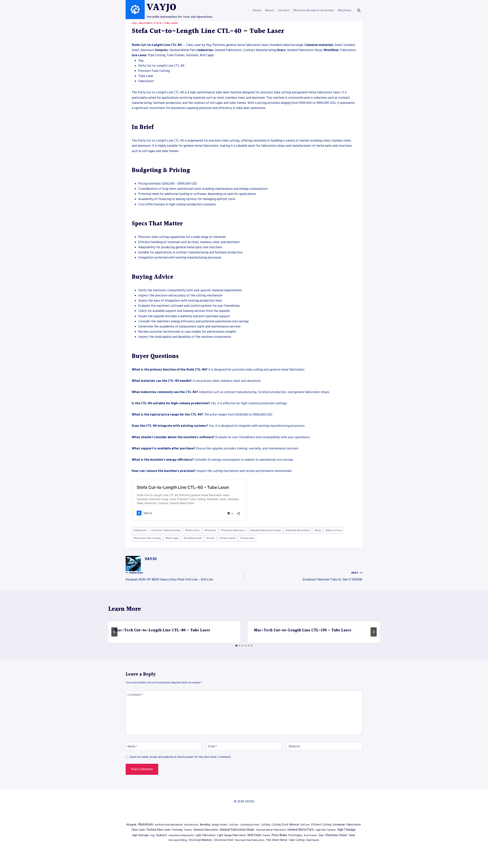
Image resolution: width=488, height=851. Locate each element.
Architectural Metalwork (169, 824)
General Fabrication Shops (265, 530)
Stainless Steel (193, 538)
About (269, 10)
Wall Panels (312, 840)
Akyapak (131, 825)
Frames (188, 830)
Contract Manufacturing (165, 530)
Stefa (157, 23)
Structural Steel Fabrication (249, 840)
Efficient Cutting (321, 825)
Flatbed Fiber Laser (159, 830)
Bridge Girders (219, 824)
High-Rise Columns (326, 830)
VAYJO (151, 559)
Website (294, 746)
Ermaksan (339, 824)
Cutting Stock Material (285, 825)
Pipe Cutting (333, 530)
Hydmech (161, 835)
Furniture (210, 530)
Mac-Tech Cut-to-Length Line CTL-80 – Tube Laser (162, 630)
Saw (321, 835)
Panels (266, 835)
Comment (135, 695)
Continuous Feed (249, 825)
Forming (177, 830)
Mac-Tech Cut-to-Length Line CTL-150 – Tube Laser (302, 630)
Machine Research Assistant (313, 10)
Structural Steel (223, 840)
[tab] (236, 646)
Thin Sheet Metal (276, 840)
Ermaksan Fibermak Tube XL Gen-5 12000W (332, 576)
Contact (284, 10)
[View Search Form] (359, 10)
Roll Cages (172, 538)
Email (212, 746)
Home (257, 10)
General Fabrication (233, 530)
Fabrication (192, 530)
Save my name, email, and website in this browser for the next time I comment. (180, 757)
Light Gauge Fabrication (231, 835)
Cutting (265, 825)
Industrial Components (181, 835)
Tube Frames (228, 538)
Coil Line (233, 825)
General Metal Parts (298, 530)
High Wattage (140, 835)
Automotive (191, 825)
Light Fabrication (205, 835)
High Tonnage (346, 830)
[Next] (374, 631)
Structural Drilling (177, 840)
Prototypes (295, 835)
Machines (345, 10)
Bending (205, 824)
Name (132, 746)
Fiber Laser (138, 830)
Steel (211, 538)
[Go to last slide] (114, 631)
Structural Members (201, 840)
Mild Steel (254, 835)
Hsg (134, 23)
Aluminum (139, 530)
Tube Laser (170, 23)
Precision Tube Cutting (147, 538)
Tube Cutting (297, 840)
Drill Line (305, 824)
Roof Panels (310, 835)
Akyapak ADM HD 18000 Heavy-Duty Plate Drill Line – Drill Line (169, 576)
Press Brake (279, 835)
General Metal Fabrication (271, 830)
